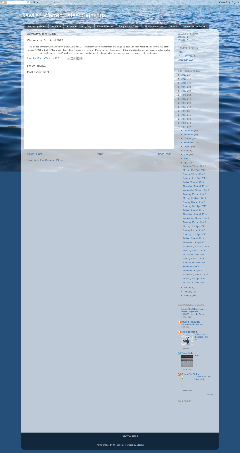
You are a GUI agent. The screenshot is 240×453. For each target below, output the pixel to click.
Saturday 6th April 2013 (194, 263)
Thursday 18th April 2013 (195, 214)
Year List (56, 26)
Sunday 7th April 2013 (193, 258)
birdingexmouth (189, 332)
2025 (184, 79)
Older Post (164, 154)
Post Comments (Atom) (51, 160)
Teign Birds (187, 353)
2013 (180, 60)
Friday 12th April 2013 (193, 238)
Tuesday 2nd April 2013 (194, 279)
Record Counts (105, 26)
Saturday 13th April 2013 (194, 234)
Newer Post (34, 154)
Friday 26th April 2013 (193, 182)
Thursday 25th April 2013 (195, 186)
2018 (180, 40)
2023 (184, 87)
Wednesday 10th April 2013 (196, 246)
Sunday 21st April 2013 (194, 202)
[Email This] (68, 58)
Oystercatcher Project (194, 26)
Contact (173, 26)
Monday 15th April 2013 (194, 226)
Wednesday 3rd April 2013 (195, 274)
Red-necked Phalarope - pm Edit (201, 337)
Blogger (140, 445)
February (188, 292)
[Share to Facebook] (78, 58)
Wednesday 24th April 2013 (196, 190)
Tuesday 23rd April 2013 (194, 194)
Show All (210, 394)
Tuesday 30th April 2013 (194, 166)
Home (99, 154)
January (188, 296)
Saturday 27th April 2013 (194, 178)
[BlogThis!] (71, 58)
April (186, 163)
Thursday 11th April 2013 (194, 242)
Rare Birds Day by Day (78, 26)
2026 (184, 75)
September (189, 143)
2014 (186, 60)
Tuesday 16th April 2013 (194, 222)
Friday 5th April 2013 (192, 266)
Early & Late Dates (129, 26)
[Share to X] (75, 58)
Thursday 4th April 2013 (194, 271)
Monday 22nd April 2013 (194, 198)
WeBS (197, 355)
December (189, 130)
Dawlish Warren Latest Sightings (63, 15)
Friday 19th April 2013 (193, 210)
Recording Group (37, 26)
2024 (184, 83)
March (187, 288)
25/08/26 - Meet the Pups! (192, 314)
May (186, 159)
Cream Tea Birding (190, 374)
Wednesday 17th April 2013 (196, 218)
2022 (184, 91)
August (187, 146)
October (188, 138)
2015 (191, 60)
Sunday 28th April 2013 (194, 174)
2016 (181, 56)
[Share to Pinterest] (81, 58)
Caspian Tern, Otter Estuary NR (202, 378)
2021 (184, 95)
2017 (185, 40)
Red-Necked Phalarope (191, 324)
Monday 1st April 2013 (193, 282)
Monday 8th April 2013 (193, 255)
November (189, 135)
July (186, 151)
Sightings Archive (154, 26)
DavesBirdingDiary (190, 322)
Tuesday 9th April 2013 (194, 250)
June (186, 155)
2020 (180, 37)
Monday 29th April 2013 (194, 170)
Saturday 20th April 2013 (194, 206)
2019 (185, 37)
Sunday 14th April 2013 (194, 230)
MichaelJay (118, 445)
